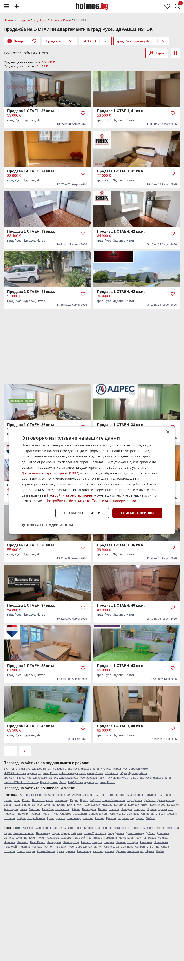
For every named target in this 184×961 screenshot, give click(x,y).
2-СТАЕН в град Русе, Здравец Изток (27, 768)
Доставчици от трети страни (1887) (50, 472)
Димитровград (166, 800)
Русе (55, 813)
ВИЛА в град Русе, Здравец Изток (126, 773)
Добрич (8, 804)
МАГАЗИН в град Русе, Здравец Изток (28, 777)
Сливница (153, 846)
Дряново (37, 804)
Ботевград (166, 795)
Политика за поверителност (115, 500)
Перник (102, 809)
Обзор (76, 809)
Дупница (49, 804)
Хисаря (99, 818)
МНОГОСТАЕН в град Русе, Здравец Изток (31, 773)
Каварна (107, 804)
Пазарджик (89, 809)
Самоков (65, 813)
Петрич (97, 842)
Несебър (48, 809)
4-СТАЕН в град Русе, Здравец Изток (124, 768)
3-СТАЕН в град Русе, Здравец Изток (75, 768)
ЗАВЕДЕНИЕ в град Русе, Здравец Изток (79, 777)
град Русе (40, 20)
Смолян (172, 813)
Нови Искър (62, 809)
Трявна (60, 818)
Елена (61, 804)
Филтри (17, 41)
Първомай (10, 846)
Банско (120, 795)
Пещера (109, 842)
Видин (74, 800)
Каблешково (92, 804)
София (21, 818)
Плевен (114, 809)
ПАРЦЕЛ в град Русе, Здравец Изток (91, 782)
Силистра (147, 813)
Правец (152, 809)
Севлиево (133, 813)
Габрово (95, 800)
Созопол (9, 818)
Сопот (21, 851)
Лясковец (150, 837)
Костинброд (157, 804)
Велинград (61, 800)
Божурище (151, 795)
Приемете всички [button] (137, 513)
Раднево (9, 813)
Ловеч (23, 809)
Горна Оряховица (113, 800)
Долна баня (22, 804)
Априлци (48, 795)
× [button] (167, 432)
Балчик (100, 795)
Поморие (139, 809)
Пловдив (126, 809)
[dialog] (92, 480)
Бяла (17, 800)
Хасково (88, 818)
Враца (84, 800)
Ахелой (77, 795)
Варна (26, 800)
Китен (144, 804)
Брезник (148, 828)
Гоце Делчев (134, 800)
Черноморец (126, 818)
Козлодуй (79, 837)
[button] (47, 525)
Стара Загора (36, 818)
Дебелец (150, 800)
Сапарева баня (98, 813)
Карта (160, 53)
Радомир (22, 813)
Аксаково (35, 795)
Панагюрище (71, 842)
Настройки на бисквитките (68, 500)
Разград (35, 813)
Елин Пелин (75, 804)
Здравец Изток (60, 20)
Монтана (34, 809)
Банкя (110, 795)
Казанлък (120, 804)
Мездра (163, 837)
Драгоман (163, 833)
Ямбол (150, 818)
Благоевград (135, 795)
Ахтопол (88, 795)
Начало (9, 20)
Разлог (46, 813)
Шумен (140, 818)
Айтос (24, 795)
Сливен (160, 813)
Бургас (8, 800)
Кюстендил (11, 809)
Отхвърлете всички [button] (82, 513)
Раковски (60, 846)
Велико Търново (42, 800)
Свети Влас (117, 813)
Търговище (74, 818)
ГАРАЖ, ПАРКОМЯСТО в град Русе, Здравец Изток (139, 777)
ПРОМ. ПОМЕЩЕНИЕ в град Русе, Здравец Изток (35, 782)
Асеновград (63, 795)
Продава (23, 20)
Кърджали (173, 804)
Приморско (165, 809)
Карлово (133, 804)
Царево (111, 818)
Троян (50, 818)
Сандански (80, 813)
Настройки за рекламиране (69, 495)
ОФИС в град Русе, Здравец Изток (81, 773)
